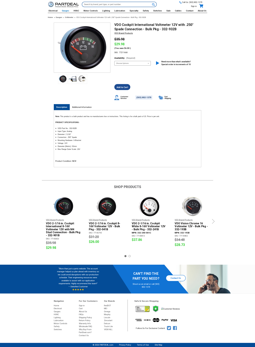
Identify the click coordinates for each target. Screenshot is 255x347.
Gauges (65, 11)
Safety (146, 11)
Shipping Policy (85, 317)
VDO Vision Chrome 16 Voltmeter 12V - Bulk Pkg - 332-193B (191, 226)
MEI (105, 308)
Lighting (106, 11)
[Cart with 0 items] (201, 6)
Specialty (134, 11)
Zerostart (108, 320)
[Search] (153, 4)
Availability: (124, 58)
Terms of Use (143, 345)
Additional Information (82, 107)
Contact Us (176, 278)
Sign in (194, 6)
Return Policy (84, 320)
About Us (202, 11)
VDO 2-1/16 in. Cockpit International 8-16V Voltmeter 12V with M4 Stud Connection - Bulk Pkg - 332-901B (63, 229)
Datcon (107, 323)
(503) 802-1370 (195, 2)
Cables (178, 11)
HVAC (76, 11)
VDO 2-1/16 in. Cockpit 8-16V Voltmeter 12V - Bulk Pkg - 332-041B (104, 226)
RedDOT (107, 305)
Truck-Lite (108, 326)
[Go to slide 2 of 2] (130, 256)
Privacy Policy (125, 345)
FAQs (81, 314)
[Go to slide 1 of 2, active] (125, 256)
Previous (41, 221)
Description (61, 107)
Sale (168, 11)
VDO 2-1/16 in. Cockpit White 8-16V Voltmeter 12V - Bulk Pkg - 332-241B (148, 226)
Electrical (53, 11)
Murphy (107, 314)
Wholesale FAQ (85, 326)
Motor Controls (91, 11)
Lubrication (119, 11)
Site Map (158, 345)
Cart (81, 308)
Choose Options (63, 206)
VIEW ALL (108, 329)
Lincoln (107, 317)
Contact (189, 11)
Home (56, 305)
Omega (107, 311)
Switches (157, 11)
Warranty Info (85, 323)
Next (213, 221)
